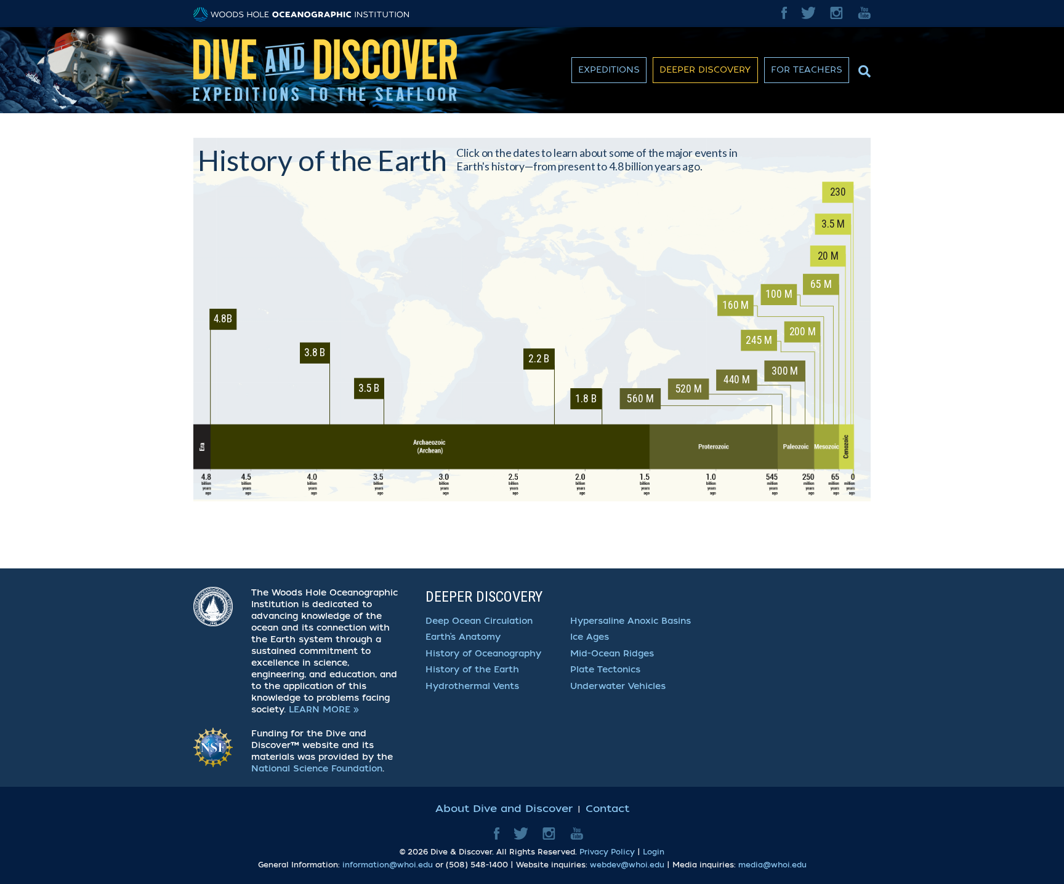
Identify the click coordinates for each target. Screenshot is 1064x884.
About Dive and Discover (504, 809)
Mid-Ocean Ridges (612, 653)
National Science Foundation (316, 768)
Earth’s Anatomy (463, 637)
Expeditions (609, 70)
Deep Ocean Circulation (479, 621)
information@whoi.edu (387, 865)
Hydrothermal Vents (472, 686)
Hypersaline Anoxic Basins (630, 621)
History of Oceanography (483, 653)
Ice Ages (589, 637)
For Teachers (806, 70)
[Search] (863, 68)
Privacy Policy (607, 852)
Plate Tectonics (605, 669)
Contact (607, 809)
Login (653, 852)
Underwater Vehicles (618, 686)
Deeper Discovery (705, 70)
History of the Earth (472, 669)
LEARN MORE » (324, 709)
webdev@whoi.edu (627, 865)
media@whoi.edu (772, 865)
